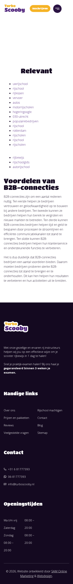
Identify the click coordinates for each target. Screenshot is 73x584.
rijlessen (18, 93)
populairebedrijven (25, 121)
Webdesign (44, 576)
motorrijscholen (23, 107)
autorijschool (21, 167)
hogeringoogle (22, 112)
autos (16, 102)
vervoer (18, 98)
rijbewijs (18, 157)
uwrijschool (20, 84)
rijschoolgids (21, 162)
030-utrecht (20, 116)
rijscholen (19, 135)
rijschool (18, 88)
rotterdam (19, 131)
